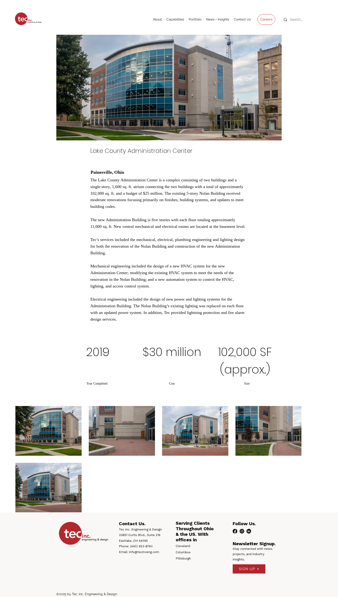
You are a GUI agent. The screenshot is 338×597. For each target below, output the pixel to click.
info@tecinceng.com (144, 552)
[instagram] (242, 531)
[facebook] (235, 531)
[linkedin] (248, 531)
